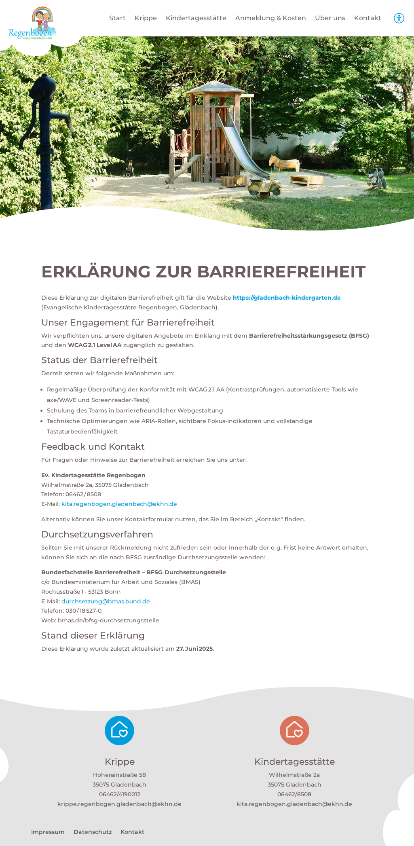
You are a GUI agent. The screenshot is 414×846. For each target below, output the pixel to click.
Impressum (48, 832)
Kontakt (367, 18)
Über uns (330, 18)
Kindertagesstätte (196, 18)
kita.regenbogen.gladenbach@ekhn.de (119, 504)
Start (117, 18)
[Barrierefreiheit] (399, 22)
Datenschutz (93, 832)
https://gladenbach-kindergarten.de (287, 297)
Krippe (146, 18)
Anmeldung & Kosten (270, 18)
